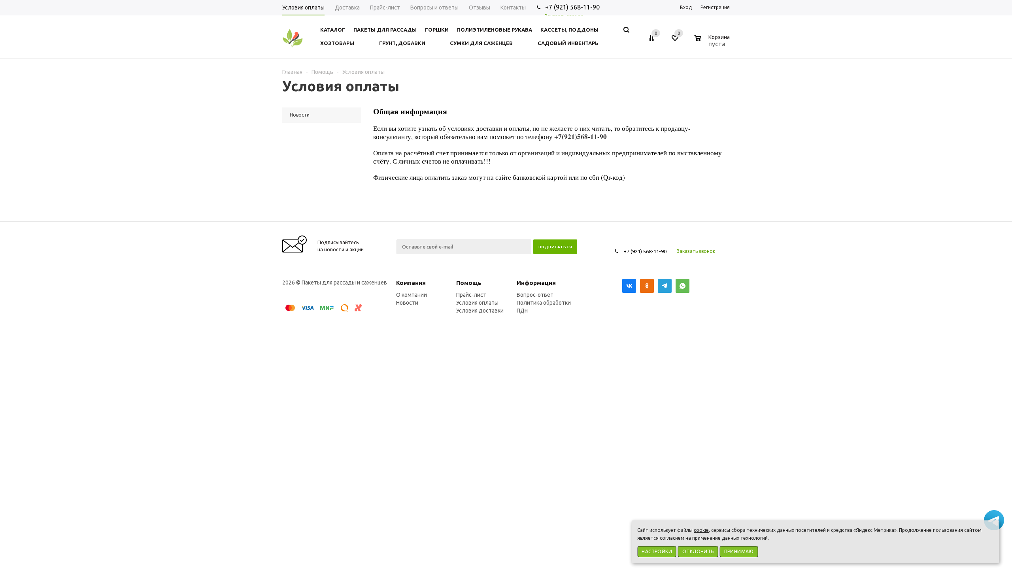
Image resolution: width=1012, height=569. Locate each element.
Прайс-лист (471, 295)
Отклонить (698, 551)
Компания (411, 282)
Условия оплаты (477, 303)
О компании (411, 295)
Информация (536, 282)
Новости (407, 303)
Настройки (657, 551)
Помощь (468, 282)
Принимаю (739, 551)
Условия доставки (480, 310)
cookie (701, 530)
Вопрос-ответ (535, 295)
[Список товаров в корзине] (713, 43)
